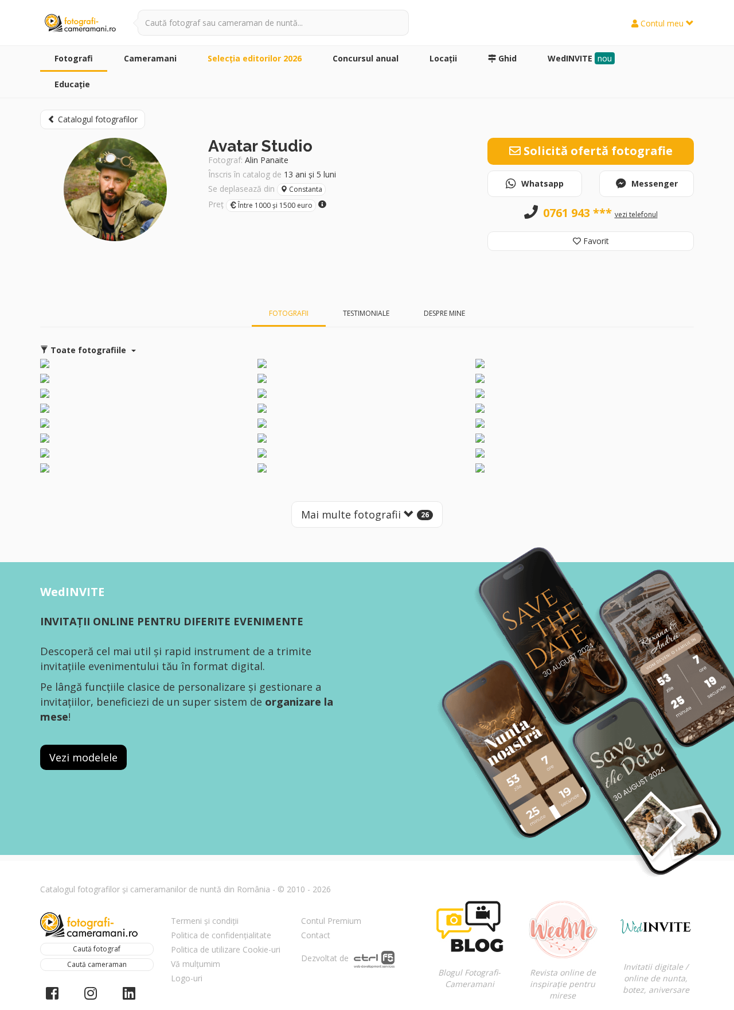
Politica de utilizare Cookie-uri (225, 949)
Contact (315, 935)
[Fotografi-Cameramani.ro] (80, 23)
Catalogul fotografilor (97, 119)
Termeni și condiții (205, 920)
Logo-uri (186, 978)
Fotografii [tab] (289, 313)
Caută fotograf (96, 949)
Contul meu (662, 23)
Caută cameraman (97, 964)
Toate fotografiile (88, 350)
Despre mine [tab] (444, 313)
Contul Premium (331, 920)
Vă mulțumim (195, 963)
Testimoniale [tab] (366, 313)
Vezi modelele (83, 757)
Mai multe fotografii (365, 514)
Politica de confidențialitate (221, 935)
